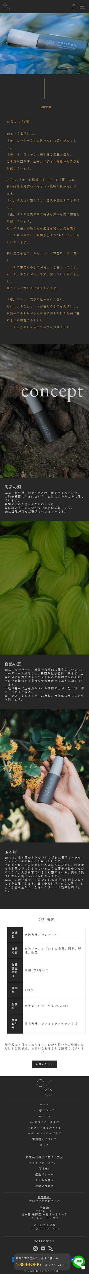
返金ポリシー (44, 1174)
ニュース (44, 1116)
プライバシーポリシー (44, 1163)
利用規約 (44, 1168)
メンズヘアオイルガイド (45, 1127)
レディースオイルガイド (44, 1133)
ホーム (44, 1104)
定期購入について (44, 1139)
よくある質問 (44, 1180)
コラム (44, 1145)
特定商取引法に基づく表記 (44, 1157)
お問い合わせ (44, 1064)
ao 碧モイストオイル (44, 1122)
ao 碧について (44, 1110)
